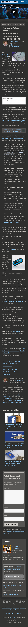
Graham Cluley (13, 41)
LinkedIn (13, 400)
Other (5, 587)
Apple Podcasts (7, 585)
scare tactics (10, 249)
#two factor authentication (11, 372)
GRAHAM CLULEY (9, 5)
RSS (20, 585)
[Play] (6, 576)
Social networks (7, 366)
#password (15, 369)
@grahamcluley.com (17, 45)
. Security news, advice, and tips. (12, 130)
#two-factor (6, 374)
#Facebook (6, 369)
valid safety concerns (11, 223)
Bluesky (22, 351)
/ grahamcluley (15, 46)
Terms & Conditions (16, 613)
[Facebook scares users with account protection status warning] (16, 436)
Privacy (8, 613)
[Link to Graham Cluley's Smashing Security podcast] (14, 601)
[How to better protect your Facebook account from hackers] (16, 418)
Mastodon (6, 353)
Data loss (9, 361)
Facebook (17, 361)
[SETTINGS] (21, 576)
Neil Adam (16, 331)
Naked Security (13, 363)
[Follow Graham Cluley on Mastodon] (10, 601)
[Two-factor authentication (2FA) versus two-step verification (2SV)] (16, 455)
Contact (12, 609)
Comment (7, 488)
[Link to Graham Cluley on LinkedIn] (4, 601)
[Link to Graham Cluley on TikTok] (20, 601)
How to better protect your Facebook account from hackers (14, 427)
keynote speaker (18, 380)
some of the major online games (12, 301)
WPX (14, 619)
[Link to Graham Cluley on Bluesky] (7, 601)
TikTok (9, 400)
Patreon (5, 594)
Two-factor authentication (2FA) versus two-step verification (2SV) (14, 463)
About (16, 609)
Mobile (5, 363)
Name (6, 507)
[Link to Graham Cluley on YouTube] (23, 601)
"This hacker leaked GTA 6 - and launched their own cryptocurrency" (12, 567)
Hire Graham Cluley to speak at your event (13, 608)
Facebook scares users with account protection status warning (14, 445)
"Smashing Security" (9, 398)
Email (6, 515)
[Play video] (14, 11)
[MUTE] (19, 576)
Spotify (15, 585)
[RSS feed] (14, 604)
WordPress (12, 617)
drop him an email (16, 402)
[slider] (10, 576)
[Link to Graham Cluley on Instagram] (17, 601)
